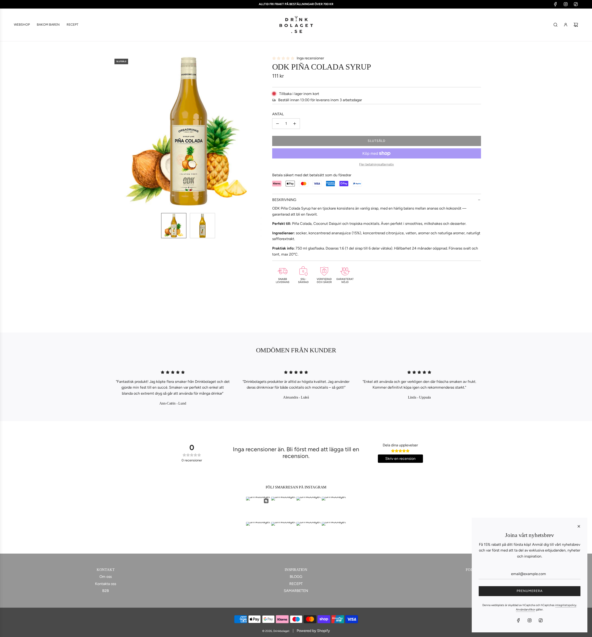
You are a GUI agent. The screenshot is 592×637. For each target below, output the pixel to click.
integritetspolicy (565, 605)
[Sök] (555, 25)
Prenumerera (530, 591)
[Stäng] (579, 526)
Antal (278, 114)
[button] (117, 132)
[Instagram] (566, 4)
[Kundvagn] (576, 25)
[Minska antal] (277, 124)
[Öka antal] (295, 124)
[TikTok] (576, 4)
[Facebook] (555, 4)
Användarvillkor (525, 609)
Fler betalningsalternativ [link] (376, 164)
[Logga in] (566, 25)
